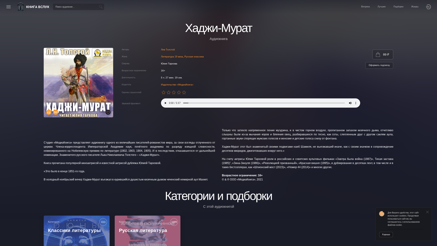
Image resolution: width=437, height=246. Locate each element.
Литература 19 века (172, 56)
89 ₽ (386, 54)
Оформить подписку (379, 65)
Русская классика (194, 56)
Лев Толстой (168, 49)
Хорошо (386, 234)
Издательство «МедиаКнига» (177, 84)
